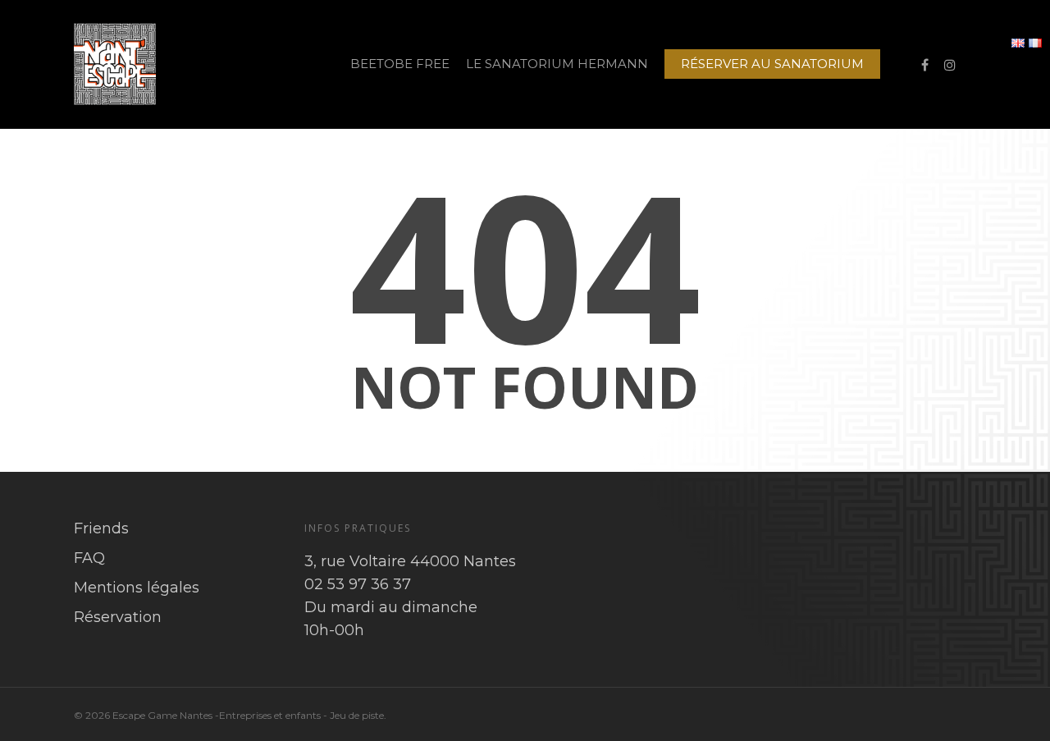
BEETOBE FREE (400, 63)
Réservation (118, 617)
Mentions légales (136, 588)
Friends (101, 528)
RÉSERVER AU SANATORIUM (772, 63)
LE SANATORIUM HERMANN (557, 63)
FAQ (89, 558)
